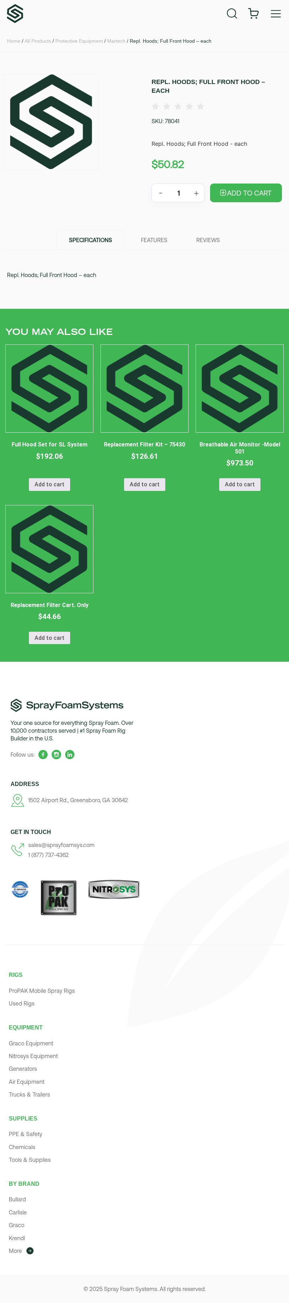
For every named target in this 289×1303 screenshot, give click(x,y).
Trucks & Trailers (29, 1094)
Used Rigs (22, 1003)
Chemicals (22, 1147)
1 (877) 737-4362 (48, 855)
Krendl (17, 1238)
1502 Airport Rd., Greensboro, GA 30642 (78, 800)
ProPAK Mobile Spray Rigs (42, 990)
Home (13, 41)
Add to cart (249, 193)
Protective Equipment (79, 41)
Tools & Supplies (30, 1160)
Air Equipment (26, 1082)
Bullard (17, 1199)
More (15, 1251)
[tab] (90, 240)
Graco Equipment (31, 1043)
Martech (116, 41)
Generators (23, 1068)
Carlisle (18, 1212)
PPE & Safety (25, 1134)
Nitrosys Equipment (33, 1056)
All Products (38, 41)
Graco (16, 1225)
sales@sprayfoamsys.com (61, 845)
